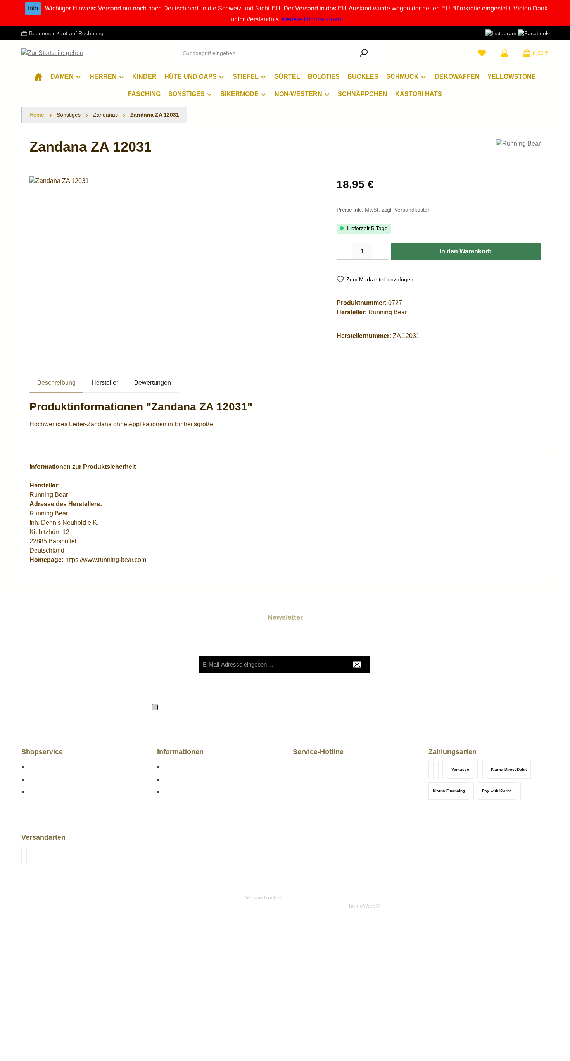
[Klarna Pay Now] (477, 770)
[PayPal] (520, 791)
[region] (175, 259)
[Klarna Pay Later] (442, 770)
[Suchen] (364, 53)
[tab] (56, 383)
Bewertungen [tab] (152, 382)
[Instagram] (500, 33)
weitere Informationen (311, 19)
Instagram (177, 792)
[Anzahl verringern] (344, 251)
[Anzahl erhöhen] (380, 251)
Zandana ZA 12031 (154, 115)
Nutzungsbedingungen (384, 680)
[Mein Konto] (504, 53)
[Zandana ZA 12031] (175, 259)
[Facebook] (533, 33)
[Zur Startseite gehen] (52, 53)
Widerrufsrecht (48, 792)
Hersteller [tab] (105, 382)
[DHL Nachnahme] (26, 855)
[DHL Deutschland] (21, 855)
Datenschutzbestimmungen (226, 706)
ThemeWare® (362, 906)
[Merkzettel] (482, 53)
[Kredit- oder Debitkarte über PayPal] (428, 770)
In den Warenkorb (466, 251)
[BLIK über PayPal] (433, 770)
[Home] (38, 76)
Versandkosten (263, 897)
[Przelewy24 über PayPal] (438, 770)
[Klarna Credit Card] (473, 791)
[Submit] (357, 664)
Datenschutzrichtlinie (324, 680)
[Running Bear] (518, 143)
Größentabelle (47, 767)
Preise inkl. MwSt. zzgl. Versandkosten (384, 210)
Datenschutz (181, 779)
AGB (348, 706)
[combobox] (267, 53)
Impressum (179, 767)
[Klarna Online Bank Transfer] (482, 770)
